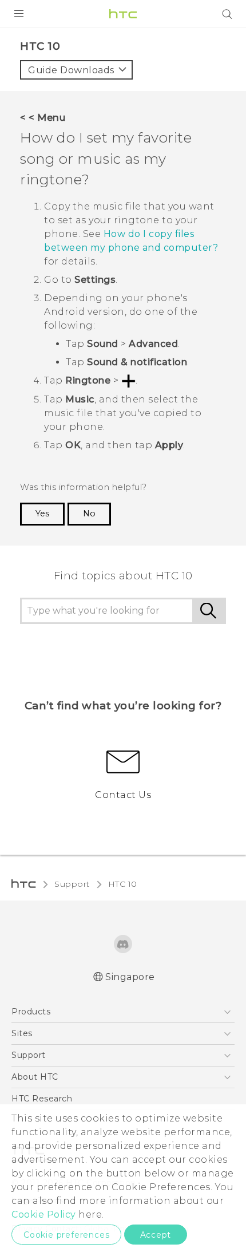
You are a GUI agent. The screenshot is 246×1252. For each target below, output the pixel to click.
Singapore (130, 976)
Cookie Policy (43, 1214)
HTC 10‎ (122, 884)
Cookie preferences (66, 1235)
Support (72, 884)
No (89, 513)
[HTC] (123, 14)
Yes (42, 513)
